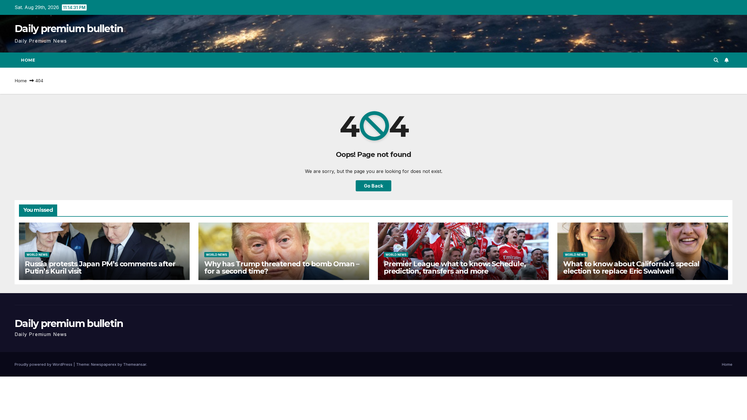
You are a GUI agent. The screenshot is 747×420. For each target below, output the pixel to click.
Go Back (373, 186)
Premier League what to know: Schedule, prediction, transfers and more (455, 267)
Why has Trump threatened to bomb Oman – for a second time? (281, 267)
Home (28, 60)
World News (37, 254)
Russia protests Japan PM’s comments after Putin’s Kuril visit (100, 267)
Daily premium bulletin (69, 28)
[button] (716, 60)
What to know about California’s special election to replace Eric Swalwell (631, 267)
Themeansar (134, 364)
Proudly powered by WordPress (44, 364)
